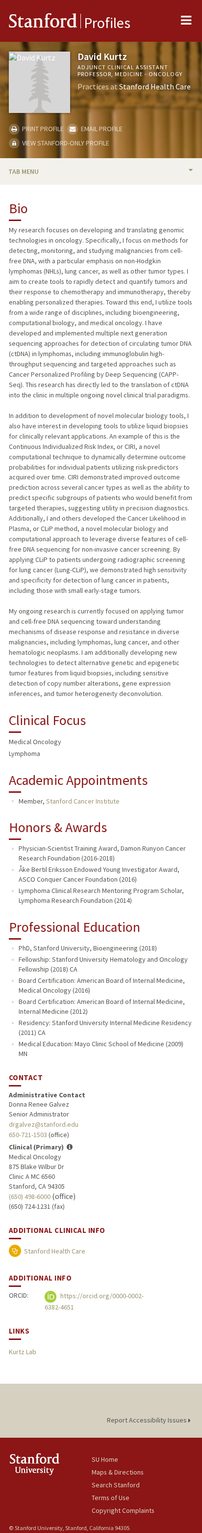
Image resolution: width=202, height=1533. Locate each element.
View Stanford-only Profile (65, 143)
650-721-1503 (28, 1134)
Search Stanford (116, 1484)
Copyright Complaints (123, 1510)
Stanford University (50, 1464)
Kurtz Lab (22, 1351)
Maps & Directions (118, 1472)
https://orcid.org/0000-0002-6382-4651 (94, 1301)
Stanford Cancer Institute (83, 801)
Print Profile (42, 128)
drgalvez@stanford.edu (43, 1124)
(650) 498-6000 (29, 1196)
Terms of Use (110, 1497)
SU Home (105, 1459)
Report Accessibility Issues (147, 1420)
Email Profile (100, 128)
